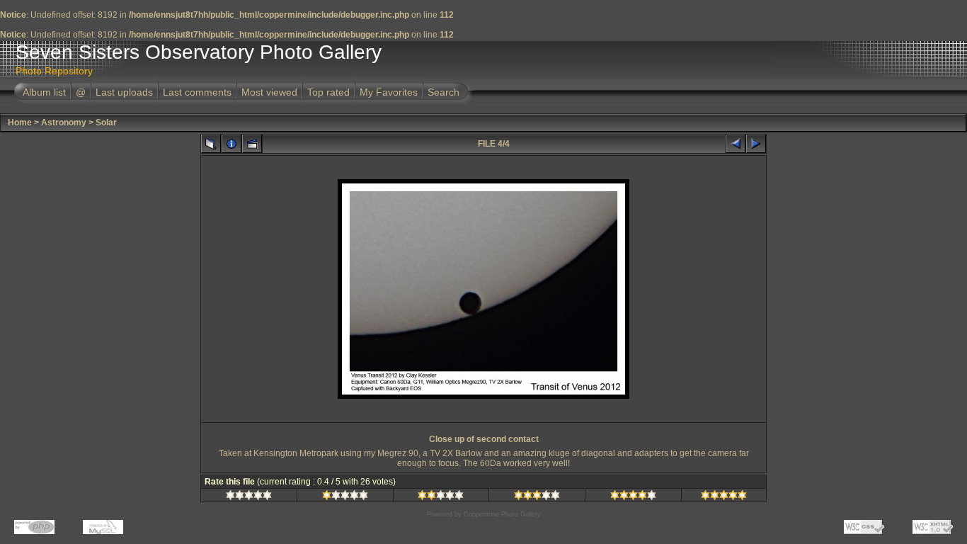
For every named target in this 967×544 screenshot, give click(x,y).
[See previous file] (735, 144)
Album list (44, 92)
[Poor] (345, 497)
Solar (106, 123)
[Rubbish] (249, 497)
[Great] (724, 497)
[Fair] (441, 497)
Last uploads (124, 92)
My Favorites (389, 92)
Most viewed (269, 92)
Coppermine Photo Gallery (502, 514)
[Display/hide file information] (231, 144)
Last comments (197, 92)
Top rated (328, 92)
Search (443, 92)
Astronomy (63, 123)
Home (20, 123)
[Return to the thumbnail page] (211, 144)
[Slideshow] (252, 144)
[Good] (537, 497)
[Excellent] (633, 497)
